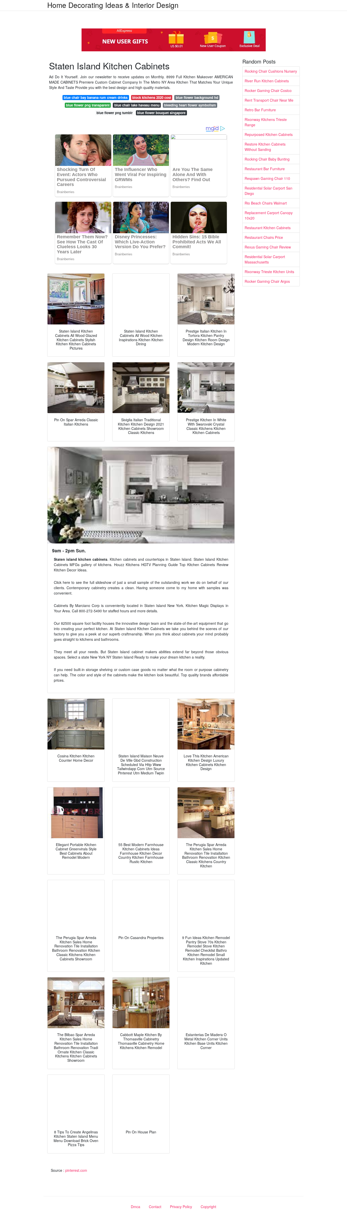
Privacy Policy (181, 1206)
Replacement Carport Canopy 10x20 (269, 215)
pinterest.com (76, 1170)
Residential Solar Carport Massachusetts (265, 259)
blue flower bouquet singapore (161, 112)
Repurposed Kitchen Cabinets (269, 134)
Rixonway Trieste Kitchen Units (269, 271)
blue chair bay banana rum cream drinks (96, 97)
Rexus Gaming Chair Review (268, 246)
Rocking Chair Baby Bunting (267, 159)
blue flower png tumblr (115, 112)
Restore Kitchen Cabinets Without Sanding (265, 147)
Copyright (208, 1206)
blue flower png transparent (87, 105)
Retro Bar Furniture (260, 109)
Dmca (135, 1206)
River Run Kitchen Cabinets (267, 80)
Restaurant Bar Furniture (265, 168)
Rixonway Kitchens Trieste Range (266, 122)
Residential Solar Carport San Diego (268, 190)
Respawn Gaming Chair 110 (267, 178)
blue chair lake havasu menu (137, 105)
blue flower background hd (197, 97)
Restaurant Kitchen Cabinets (268, 227)
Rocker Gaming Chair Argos (267, 281)
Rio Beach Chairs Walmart (266, 203)
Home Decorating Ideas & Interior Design (113, 5)
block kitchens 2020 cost (151, 97)
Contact (155, 1206)
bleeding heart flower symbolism (190, 105)
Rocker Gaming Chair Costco (268, 90)
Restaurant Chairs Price (264, 237)
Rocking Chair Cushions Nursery (271, 71)
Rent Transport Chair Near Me (269, 100)
